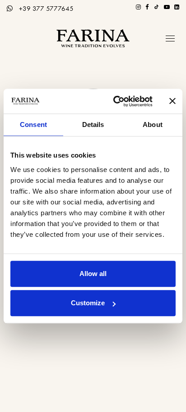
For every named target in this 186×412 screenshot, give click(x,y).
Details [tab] (93, 124)
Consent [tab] (33, 124)
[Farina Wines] (93, 38)
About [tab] (153, 124)
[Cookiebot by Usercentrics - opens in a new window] (115, 101)
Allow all (93, 273)
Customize (88, 303)
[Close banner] (172, 101)
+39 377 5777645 (46, 8)
